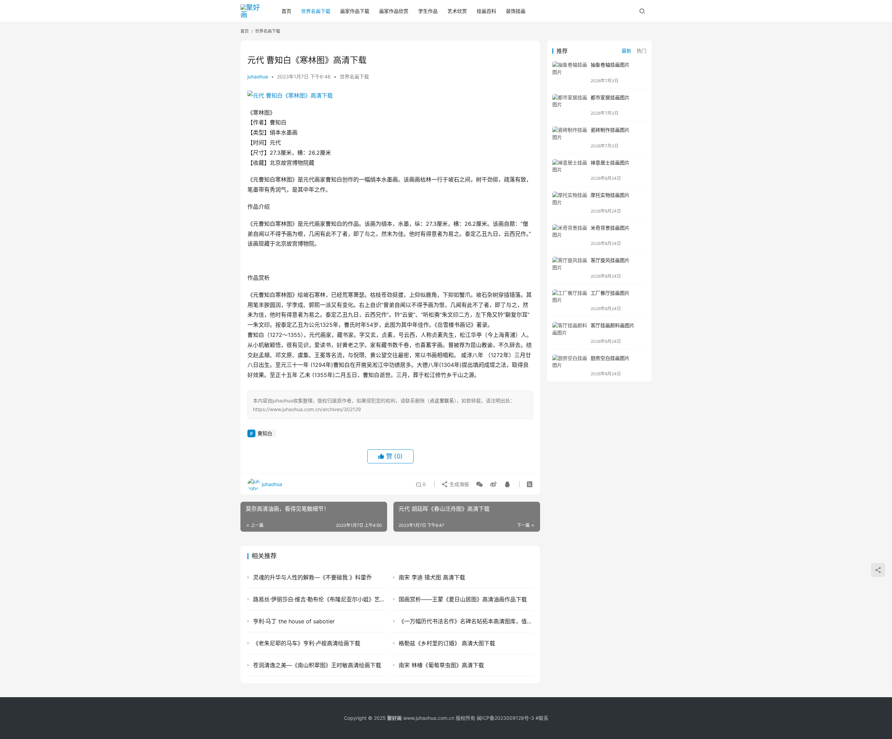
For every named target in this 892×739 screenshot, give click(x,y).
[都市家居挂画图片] (569, 105)
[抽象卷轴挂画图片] (569, 72)
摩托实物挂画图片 (610, 195)
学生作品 (428, 11)
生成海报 (458, 484)
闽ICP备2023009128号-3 (505, 718)
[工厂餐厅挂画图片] (569, 300)
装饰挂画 (515, 11)
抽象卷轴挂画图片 (610, 65)
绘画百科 (486, 11)
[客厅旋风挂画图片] (569, 268)
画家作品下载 (354, 11)
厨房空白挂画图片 (610, 358)
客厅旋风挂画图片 (610, 260)
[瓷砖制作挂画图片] (569, 137)
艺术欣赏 (457, 11)
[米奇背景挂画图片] (569, 235)
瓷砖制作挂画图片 (610, 130)
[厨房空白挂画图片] (569, 366)
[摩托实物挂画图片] (569, 203)
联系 (543, 718)
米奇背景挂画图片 (610, 228)
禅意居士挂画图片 (610, 162)
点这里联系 (442, 400)
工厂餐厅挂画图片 (610, 293)
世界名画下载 (315, 11)
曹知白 (264, 433)
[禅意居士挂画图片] (569, 170)
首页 (286, 11)
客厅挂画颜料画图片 (613, 325)
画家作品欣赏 (393, 11)
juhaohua (257, 76)
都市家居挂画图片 (610, 97)
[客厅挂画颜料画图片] (569, 333)
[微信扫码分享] (479, 484)
